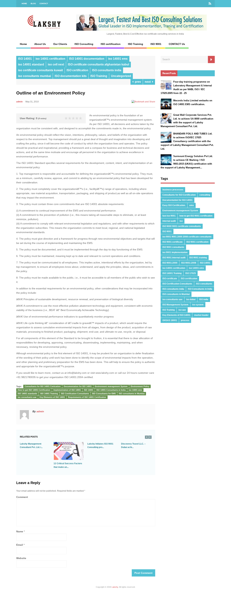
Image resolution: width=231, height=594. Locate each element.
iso (181, 221)
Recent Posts (169, 73)
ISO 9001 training (198, 257)
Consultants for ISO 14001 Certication (43, 386)
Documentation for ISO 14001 (78, 386)
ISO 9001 (156, 44)
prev (137, 81)
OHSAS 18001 (169, 320)
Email (19, 544)
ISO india (203, 299)
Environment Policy (140, 386)
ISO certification (111, 44)
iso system (198, 304)
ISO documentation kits (71, 76)
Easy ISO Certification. (174, 205)
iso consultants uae (27, 397)
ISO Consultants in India (200, 289)
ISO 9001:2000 (169, 263)
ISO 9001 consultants (173, 247)
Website (21, 558)
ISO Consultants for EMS (104, 393)
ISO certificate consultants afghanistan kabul (98, 64)
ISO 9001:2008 (188, 263)
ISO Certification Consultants (75, 393)
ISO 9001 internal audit (174, 257)
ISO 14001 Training (49, 393)
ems (191, 205)
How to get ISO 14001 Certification (34, 390)
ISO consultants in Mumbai (132, 393)
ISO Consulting (84, 44)
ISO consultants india (106, 70)
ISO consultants (204, 283)
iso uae (182, 310)
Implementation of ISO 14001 (67, 390)
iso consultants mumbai (34, 76)
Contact (44, 4)
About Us (40, 44)
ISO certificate (169, 278)
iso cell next (56, 64)
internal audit (169, 221)
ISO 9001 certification (197, 242)
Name (19, 531)
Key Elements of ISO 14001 (52, 397)
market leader (201, 315)
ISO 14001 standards (27, 393)
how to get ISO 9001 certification (195, 216)
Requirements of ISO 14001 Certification (87, 397)
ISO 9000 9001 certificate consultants (181, 226)
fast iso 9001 (169, 216)
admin (19, 101)
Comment (22, 497)
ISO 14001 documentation (86, 58)
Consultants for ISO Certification (179, 195)
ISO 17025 (190, 273)
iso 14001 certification (50, 58)
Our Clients (60, 44)
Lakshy (115, 587)
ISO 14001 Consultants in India (111, 390)
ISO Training (135, 44)
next (148, 81)
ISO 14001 (25, 58)
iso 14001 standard (31, 64)
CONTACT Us (177, 44)
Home (24, 4)
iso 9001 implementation (175, 252)
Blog (33, 4)
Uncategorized (121, 76)
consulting (204, 195)
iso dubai (190, 299)
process (185, 320)
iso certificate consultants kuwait (40, 70)
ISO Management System (175, 304)
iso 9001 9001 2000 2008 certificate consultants (187, 236)
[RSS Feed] (210, 3)
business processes (172, 189)
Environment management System (111, 386)
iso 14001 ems (118, 58)
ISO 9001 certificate (172, 242)
